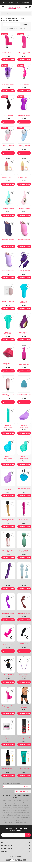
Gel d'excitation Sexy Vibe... (24, 737)
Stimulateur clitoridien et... (24, 270)
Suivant (27, 786)
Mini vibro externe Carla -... (24, 395)
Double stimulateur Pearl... (8, 364)
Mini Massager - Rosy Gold (8, 550)
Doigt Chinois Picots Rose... (24, 52)
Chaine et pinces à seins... (24, 675)
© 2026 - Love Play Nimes (16, 856)
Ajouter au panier (8, 59)
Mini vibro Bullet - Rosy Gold (8, 395)
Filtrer (25, 25)
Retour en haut (22, 791)
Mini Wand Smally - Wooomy (24, 550)
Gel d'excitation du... (8, 768)
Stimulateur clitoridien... (8, 208)
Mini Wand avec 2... (24, 582)
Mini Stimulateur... (24, 84)
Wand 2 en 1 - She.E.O (8, 582)
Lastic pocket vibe (24, 364)
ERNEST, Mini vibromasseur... (24, 644)
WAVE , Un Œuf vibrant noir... (8, 675)
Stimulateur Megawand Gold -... (8, 519)
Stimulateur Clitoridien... (24, 115)
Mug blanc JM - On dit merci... (8, 737)
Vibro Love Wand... (24, 520)
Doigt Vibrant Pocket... (8, 84)
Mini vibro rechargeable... (24, 301)
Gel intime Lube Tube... (24, 768)
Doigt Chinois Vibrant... (8, 53)
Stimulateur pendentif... (24, 488)
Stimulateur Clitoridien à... (8, 146)
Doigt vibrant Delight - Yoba (8, 706)
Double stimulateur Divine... (24, 333)
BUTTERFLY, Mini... (8, 644)
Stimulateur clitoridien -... (8, 301)
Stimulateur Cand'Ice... (8, 177)
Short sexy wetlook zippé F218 (24, 706)
